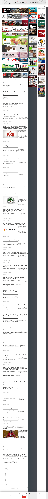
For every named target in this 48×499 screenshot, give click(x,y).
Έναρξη (6, 468)
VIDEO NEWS (9, 6)
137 (5, 481)
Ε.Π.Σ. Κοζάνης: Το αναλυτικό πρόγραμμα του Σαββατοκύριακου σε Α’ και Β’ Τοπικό (13, 291)
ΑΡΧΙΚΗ (4, 6)
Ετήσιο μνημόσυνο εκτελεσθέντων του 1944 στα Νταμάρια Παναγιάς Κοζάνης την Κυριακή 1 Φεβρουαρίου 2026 (13, 210)
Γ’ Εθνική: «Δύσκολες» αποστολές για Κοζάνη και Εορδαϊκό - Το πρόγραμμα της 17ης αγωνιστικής (13, 278)
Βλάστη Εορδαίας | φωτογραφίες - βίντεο (12, 417)
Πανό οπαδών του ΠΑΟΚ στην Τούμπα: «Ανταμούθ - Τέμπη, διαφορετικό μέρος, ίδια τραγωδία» (14, 114)
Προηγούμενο (7, 469)
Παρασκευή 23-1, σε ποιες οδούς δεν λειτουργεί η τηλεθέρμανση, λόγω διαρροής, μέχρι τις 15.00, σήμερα (15, 240)
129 (5, 472)
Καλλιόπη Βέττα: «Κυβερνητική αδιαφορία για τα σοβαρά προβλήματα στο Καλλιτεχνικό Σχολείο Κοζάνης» (13, 427)
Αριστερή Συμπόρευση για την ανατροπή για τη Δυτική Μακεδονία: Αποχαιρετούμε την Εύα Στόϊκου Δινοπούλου (15, 253)
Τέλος (6, 484)
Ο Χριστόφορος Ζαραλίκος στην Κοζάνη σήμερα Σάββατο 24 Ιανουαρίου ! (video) (13, 104)
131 (5, 474)
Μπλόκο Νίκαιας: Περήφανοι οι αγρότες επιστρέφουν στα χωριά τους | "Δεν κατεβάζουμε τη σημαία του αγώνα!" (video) (14, 145)
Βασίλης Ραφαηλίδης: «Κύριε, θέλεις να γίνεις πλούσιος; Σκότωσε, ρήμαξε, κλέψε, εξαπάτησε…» (15, 444)
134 (5, 478)
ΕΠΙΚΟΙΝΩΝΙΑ (32, 6)
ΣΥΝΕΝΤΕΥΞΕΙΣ (15, 6)
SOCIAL (27, 6)
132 (5, 475)
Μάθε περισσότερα (35, 495)
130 (5, 473)
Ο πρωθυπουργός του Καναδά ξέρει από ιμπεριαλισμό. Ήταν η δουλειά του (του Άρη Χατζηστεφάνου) (15, 315)
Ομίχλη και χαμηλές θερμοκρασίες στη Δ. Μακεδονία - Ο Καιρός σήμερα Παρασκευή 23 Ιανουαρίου (15, 408)
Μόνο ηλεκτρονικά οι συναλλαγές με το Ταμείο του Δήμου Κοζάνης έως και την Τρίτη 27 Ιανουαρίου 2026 (14, 224)
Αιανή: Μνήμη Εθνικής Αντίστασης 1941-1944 (13, 327)
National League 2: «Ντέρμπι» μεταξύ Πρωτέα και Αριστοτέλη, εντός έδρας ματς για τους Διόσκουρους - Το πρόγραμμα (15, 354)
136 (5, 480)
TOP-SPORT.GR (22, 6)
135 (5, 479)
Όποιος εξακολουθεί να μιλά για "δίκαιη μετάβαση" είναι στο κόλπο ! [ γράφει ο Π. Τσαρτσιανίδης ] (41, 11)
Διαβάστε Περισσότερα (7, 86)
